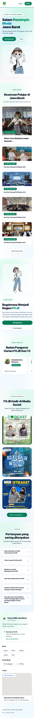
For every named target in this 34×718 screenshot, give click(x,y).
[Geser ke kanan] (20, 382)
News (13, 650)
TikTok (21, 664)
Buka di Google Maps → (12, 639)
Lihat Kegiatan (17, 328)
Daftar (28, 3)
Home (6, 650)
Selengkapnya (9, 39)
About (6, 655)
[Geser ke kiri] (14, 382)
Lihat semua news (17, 251)
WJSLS (21, 650)
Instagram (9, 664)
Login (20, 3)
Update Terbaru (10, 712)
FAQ (13, 655)
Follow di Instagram (16, 515)
